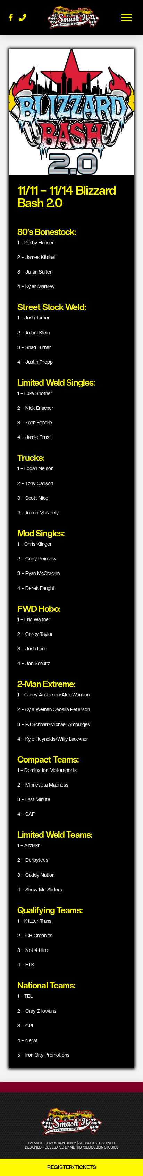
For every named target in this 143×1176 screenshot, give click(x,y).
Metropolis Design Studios (94, 1147)
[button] (126, 17)
